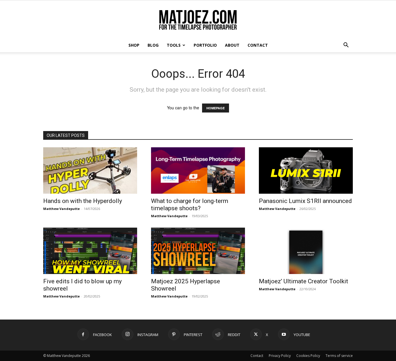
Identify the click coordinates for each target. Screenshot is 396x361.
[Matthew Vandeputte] (198, 20)
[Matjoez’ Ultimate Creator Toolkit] (306, 251)
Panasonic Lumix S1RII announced (305, 200)
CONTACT (258, 45)
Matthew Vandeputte (61, 208)
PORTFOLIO (205, 45)
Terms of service (339, 355)
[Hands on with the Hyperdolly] (90, 170)
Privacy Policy (280, 355)
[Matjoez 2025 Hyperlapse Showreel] (198, 251)
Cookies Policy (308, 355)
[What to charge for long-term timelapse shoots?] (198, 170)
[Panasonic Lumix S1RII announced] (306, 170)
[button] (346, 45)
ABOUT (232, 45)
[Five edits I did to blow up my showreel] (90, 251)
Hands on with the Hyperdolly (82, 200)
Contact (256, 355)
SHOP (133, 45)
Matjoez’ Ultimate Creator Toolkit (303, 281)
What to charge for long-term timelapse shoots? (189, 204)
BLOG (153, 45)
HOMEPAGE (215, 108)
